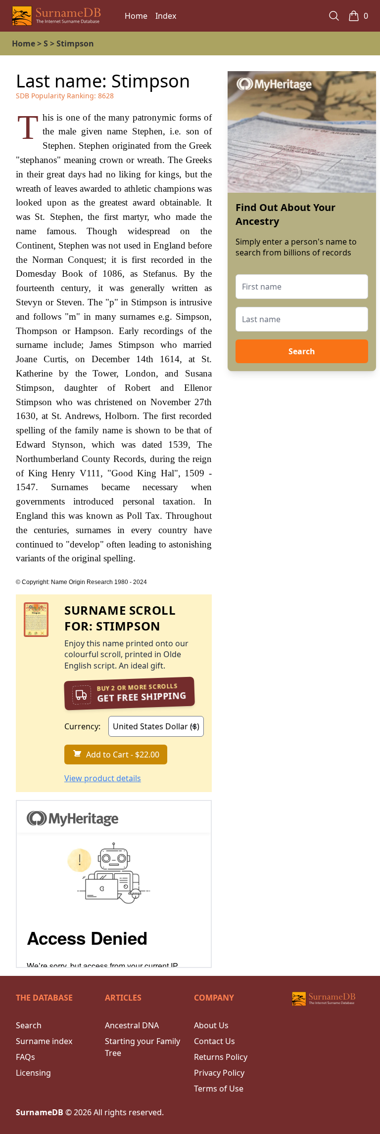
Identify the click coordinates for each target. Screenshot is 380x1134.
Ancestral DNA (132, 1025)
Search (301, 351)
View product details (102, 778)
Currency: (82, 726)
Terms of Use (218, 1088)
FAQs (25, 1056)
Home (136, 15)
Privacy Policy (219, 1072)
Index (165, 15)
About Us (211, 1025)
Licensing (33, 1072)
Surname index (44, 1041)
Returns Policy (220, 1056)
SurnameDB (39, 1112)
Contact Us (214, 1041)
